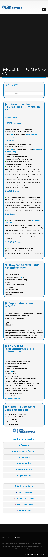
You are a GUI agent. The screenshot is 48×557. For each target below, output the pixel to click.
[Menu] (44, 9)
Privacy (43, 554)
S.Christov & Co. (12, 538)
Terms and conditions (31, 554)
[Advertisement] (24, 41)
